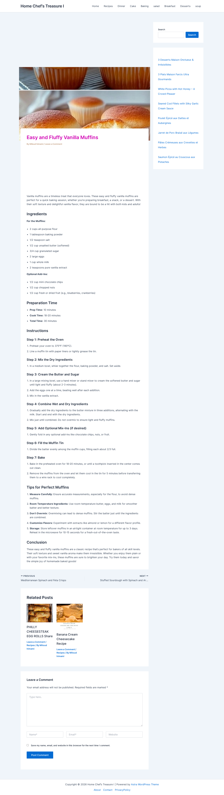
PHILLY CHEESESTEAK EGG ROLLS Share (40, 631)
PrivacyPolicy (122, 789)
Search (161, 29)
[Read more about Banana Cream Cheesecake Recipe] (70, 616)
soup (198, 6)
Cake (133, 6)
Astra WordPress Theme (145, 784)
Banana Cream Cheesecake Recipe (67, 639)
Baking (145, 6)
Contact (107, 789)
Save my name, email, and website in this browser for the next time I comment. (70, 745)
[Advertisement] (85, 44)
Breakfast (169, 6)
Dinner (121, 6)
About (97, 789)
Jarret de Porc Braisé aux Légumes (178, 132)
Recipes (108, 6)
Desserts (185, 6)
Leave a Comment (53, 144)
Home (95, 6)
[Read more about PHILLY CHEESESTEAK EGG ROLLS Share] (40, 612)
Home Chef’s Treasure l (42, 6)
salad (156, 6)
